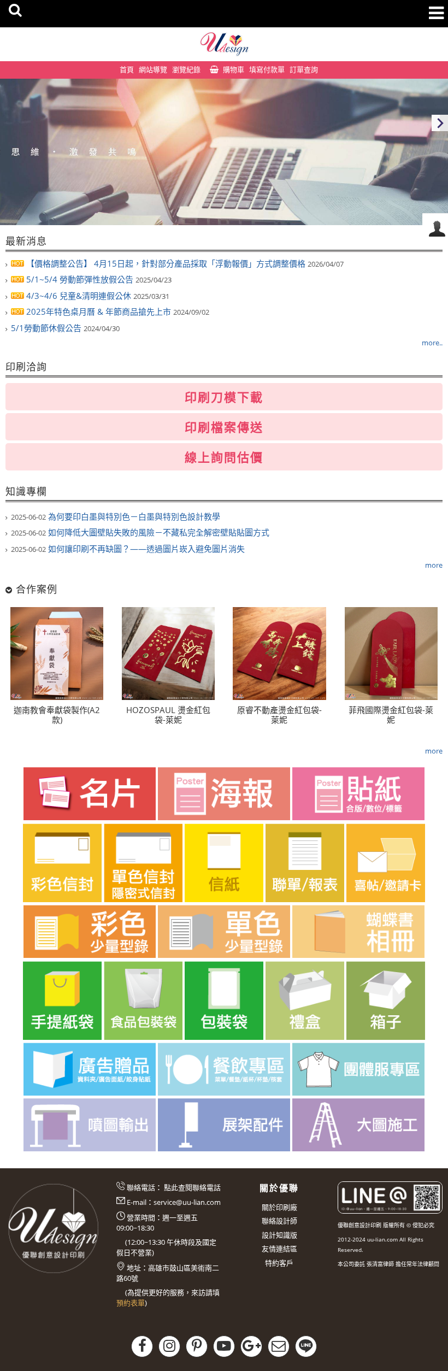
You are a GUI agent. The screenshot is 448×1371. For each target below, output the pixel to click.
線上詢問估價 (224, 457)
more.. (432, 343)
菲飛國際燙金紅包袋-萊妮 (391, 715)
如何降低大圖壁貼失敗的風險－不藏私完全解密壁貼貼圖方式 (140, 532)
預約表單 (130, 1303)
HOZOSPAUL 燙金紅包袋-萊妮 (168, 715)
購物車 (233, 69)
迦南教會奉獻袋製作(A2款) (57, 715)
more (434, 565)
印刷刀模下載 (224, 397)
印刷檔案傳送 (224, 427)
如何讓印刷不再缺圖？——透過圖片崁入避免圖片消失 (128, 548)
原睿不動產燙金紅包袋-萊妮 (279, 715)
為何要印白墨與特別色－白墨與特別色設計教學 (115, 516)
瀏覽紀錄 (186, 69)
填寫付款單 (267, 69)
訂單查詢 (304, 69)
